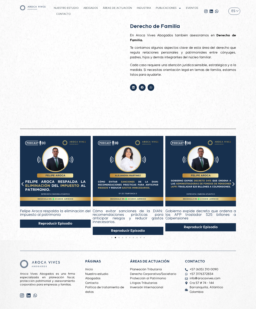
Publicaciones (166, 8)
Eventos (192, 8)
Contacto (63, 14)
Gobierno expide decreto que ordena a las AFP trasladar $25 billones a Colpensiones (200, 214)
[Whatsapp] (35, 295)
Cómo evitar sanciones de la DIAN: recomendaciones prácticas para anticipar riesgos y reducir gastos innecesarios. (128, 216)
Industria (144, 8)
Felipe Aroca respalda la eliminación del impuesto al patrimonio (55, 213)
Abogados (90, 8)
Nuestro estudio (66, 8)
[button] (133, 87)
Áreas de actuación (117, 8)
